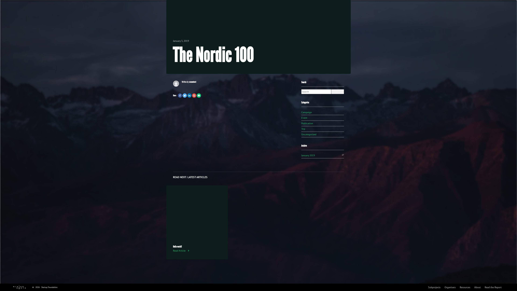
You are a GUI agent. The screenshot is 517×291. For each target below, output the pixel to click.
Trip (303, 128)
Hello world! (177, 246)
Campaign (306, 112)
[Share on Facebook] (180, 95)
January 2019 (308, 155)
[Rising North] (19, 287)
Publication (307, 123)
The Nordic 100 (213, 55)
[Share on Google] (194, 95)
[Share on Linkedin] (189, 95)
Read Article (179, 250)
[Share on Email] (199, 95)
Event (304, 117)
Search (337, 91)
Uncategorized (308, 134)
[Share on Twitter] (185, 95)
